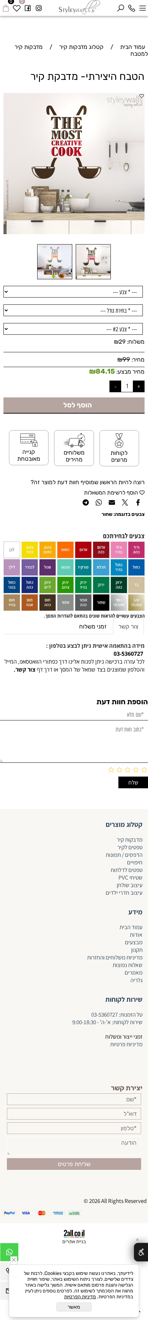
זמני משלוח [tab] (93, 626)
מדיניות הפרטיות (80, 1297)
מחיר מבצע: (130, 371)
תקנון (136, 950)
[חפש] (120, 7)
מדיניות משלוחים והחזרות (114, 957)
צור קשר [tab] (128, 626)
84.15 (105, 371)
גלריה (136, 980)
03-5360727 (104, 1014)
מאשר (74, 1307)
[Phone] (131, 7)
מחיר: (137, 359)
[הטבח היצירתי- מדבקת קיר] (93, 279)
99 (126, 359)
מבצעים (133, 942)
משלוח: (136, 341)
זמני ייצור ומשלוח (123, 1036)
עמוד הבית (130, 927)
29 (122, 341)
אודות (136, 934)
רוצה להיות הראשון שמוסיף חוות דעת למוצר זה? (88, 482)
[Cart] (5, 7)
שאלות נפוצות (127, 965)
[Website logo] (80, 7)
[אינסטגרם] (38, 7)
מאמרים (133, 972)
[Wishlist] (16, 7)
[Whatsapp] (9, 1254)
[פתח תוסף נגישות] (141, 1252)
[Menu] (142, 7)
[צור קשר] (13, 669)
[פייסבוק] (27, 7)
